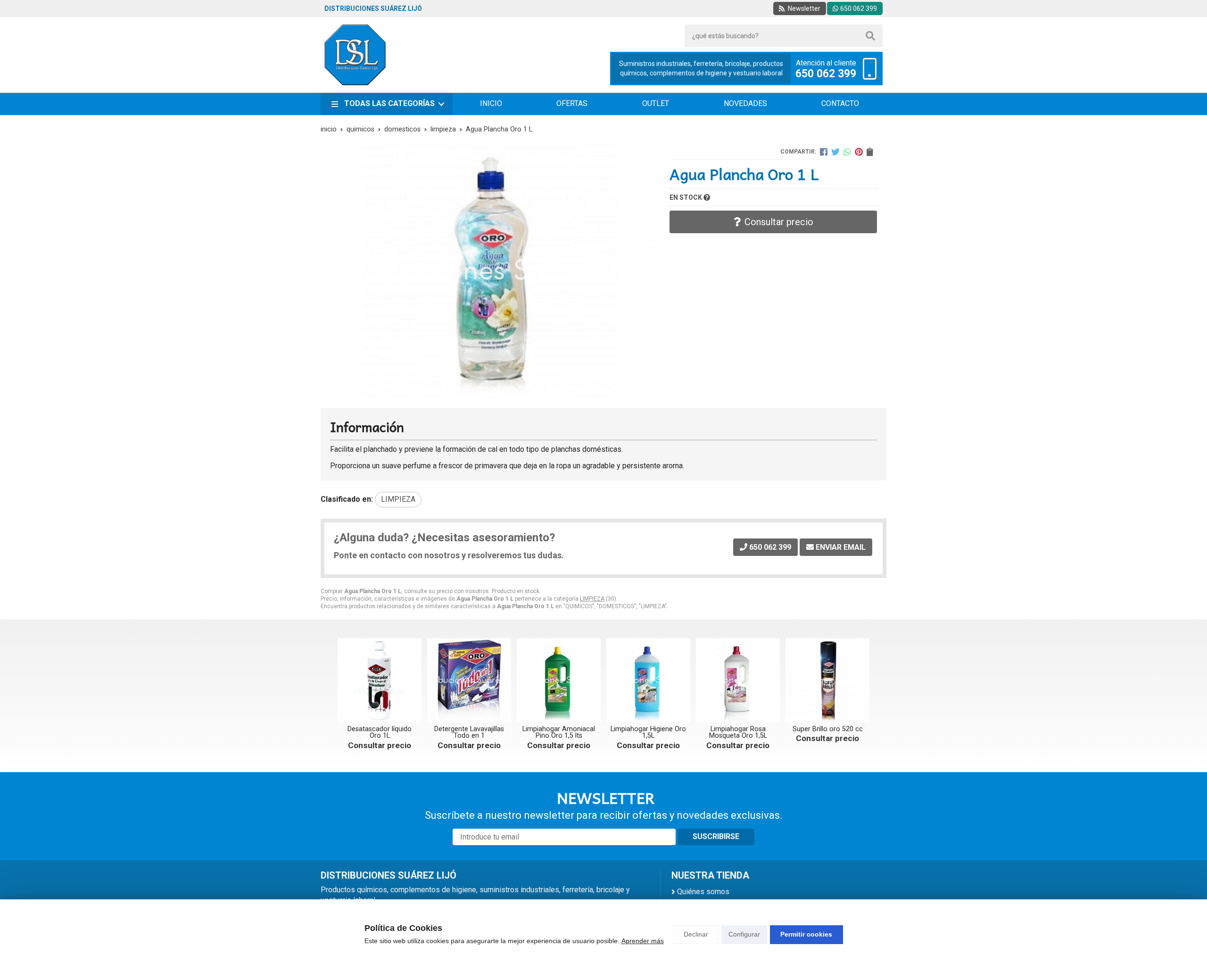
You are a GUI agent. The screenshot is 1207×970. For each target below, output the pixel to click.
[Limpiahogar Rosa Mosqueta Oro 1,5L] (738, 680)
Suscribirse (716, 836)
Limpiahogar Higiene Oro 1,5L (648, 732)
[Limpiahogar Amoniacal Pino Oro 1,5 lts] (559, 680)
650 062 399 (825, 74)
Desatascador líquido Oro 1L (379, 732)
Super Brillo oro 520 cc (828, 729)
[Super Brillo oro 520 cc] (827, 680)
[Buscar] (870, 36)
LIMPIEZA (592, 598)
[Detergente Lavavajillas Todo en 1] (469, 680)
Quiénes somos (703, 891)
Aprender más (642, 941)
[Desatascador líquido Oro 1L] (380, 680)
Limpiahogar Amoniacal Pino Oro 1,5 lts (558, 732)
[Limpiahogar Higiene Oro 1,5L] (648, 680)
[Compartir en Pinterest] (859, 151)
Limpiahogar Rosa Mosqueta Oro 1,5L (738, 732)
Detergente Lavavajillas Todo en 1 (469, 732)
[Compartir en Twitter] (835, 151)
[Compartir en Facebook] (823, 151)
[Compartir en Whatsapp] (847, 151)
